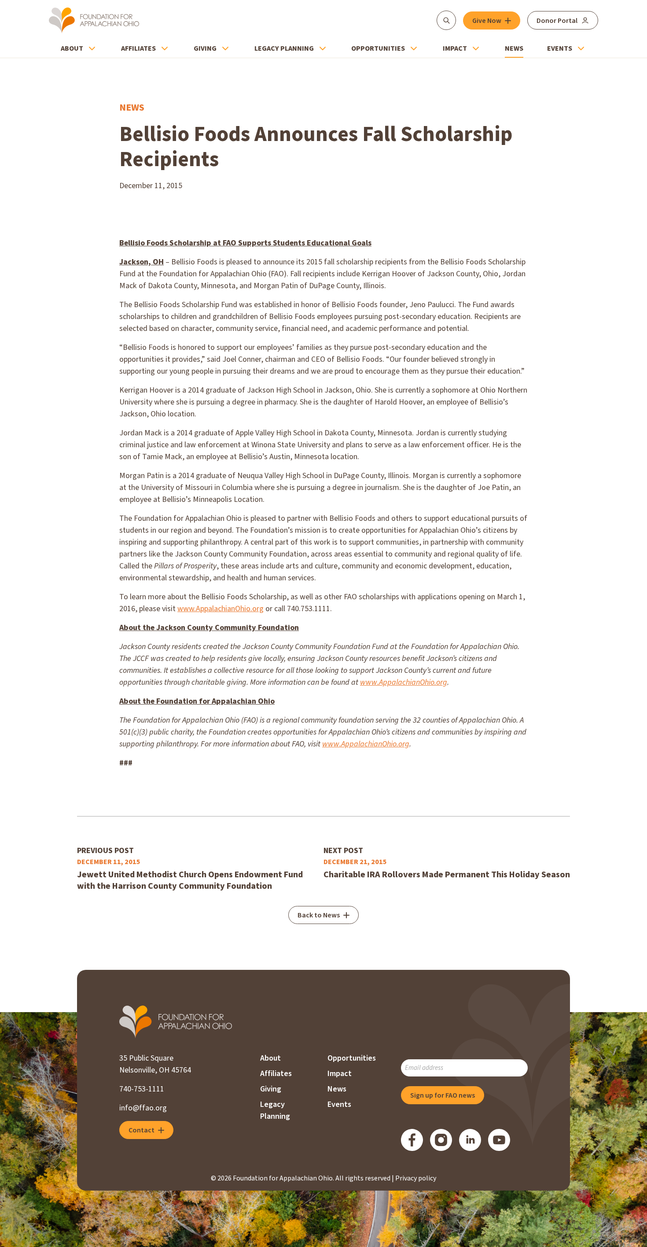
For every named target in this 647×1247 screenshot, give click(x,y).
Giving (205, 48)
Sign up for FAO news (442, 1095)
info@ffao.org (143, 1107)
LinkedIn (470, 1140)
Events (559, 48)
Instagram (441, 1140)
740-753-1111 (141, 1089)
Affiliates (138, 48)
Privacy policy (415, 1178)
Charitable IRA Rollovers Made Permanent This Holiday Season (447, 874)
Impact (455, 48)
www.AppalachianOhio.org (220, 608)
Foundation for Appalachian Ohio (94, 20)
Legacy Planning (284, 48)
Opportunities (378, 48)
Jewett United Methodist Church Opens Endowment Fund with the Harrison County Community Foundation (190, 880)
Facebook (412, 1140)
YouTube (499, 1140)
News (514, 48)
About (72, 48)
